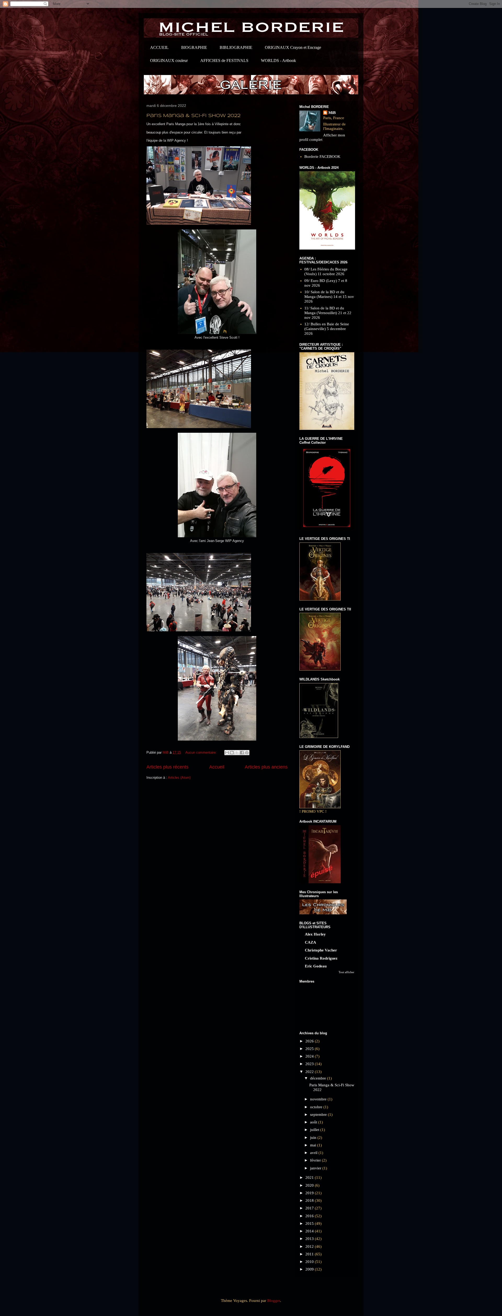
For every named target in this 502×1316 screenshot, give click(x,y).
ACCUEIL (159, 47)
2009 (310, 1269)
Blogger (273, 1300)
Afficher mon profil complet (322, 137)
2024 (310, 1056)
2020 (310, 1185)
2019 (310, 1193)
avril (314, 1153)
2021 (310, 1177)
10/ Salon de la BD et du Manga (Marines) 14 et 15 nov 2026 (329, 296)
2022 (310, 1072)
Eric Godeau (316, 966)
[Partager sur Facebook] (241, 752)
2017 (310, 1208)
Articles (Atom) (179, 778)
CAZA (310, 942)
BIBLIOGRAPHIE (236, 47)
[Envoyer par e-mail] (227, 752)
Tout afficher (346, 972)
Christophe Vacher (321, 950)
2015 (310, 1223)
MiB (332, 113)
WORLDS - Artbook (278, 60)
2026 (310, 1041)
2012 (310, 1246)
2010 (310, 1262)
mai (313, 1145)
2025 (310, 1049)
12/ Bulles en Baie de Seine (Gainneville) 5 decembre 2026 (326, 329)
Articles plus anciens (266, 767)
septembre (319, 1114)
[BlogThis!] (232, 752)
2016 (310, 1216)
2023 (310, 1064)
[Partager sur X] (236, 752)
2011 (310, 1254)
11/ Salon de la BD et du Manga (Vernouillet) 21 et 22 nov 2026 (327, 313)
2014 (310, 1231)
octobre (316, 1107)
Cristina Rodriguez (321, 958)
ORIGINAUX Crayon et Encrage (293, 47)
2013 (310, 1239)
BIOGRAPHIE (194, 47)
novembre (319, 1099)
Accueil (216, 767)
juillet (315, 1130)
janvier (316, 1168)
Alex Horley (315, 934)
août (314, 1122)
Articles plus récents (167, 767)
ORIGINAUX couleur (169, 60)
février (316, 1160)
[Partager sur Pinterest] (246, 752)
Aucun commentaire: (201, 752)
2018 (310, 1200)
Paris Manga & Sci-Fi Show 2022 (193, 116)
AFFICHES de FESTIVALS (224, 60)
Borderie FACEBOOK (322, 156)
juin (313, 1137)
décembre (318, 1078)
